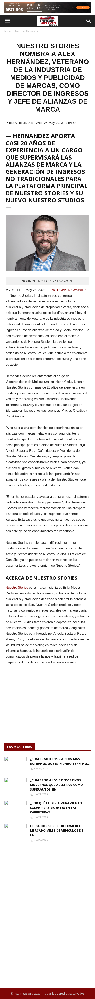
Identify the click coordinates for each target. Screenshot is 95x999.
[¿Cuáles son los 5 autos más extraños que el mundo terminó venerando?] (15, 764)
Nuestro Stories (17, 587)
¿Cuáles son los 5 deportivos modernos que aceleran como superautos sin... (56, 784)
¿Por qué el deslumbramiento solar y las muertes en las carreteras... (56, 807)
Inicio (7, 31)
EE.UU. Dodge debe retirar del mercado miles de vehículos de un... (56, 830)
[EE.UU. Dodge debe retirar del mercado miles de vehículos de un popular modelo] (15, 831)
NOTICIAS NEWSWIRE (69, 290)
